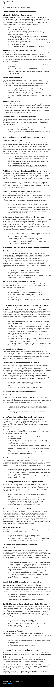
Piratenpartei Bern (8, 1)
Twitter (9, 683)
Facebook (11, 683)
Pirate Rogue (17, 681)
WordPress (9, 681)
